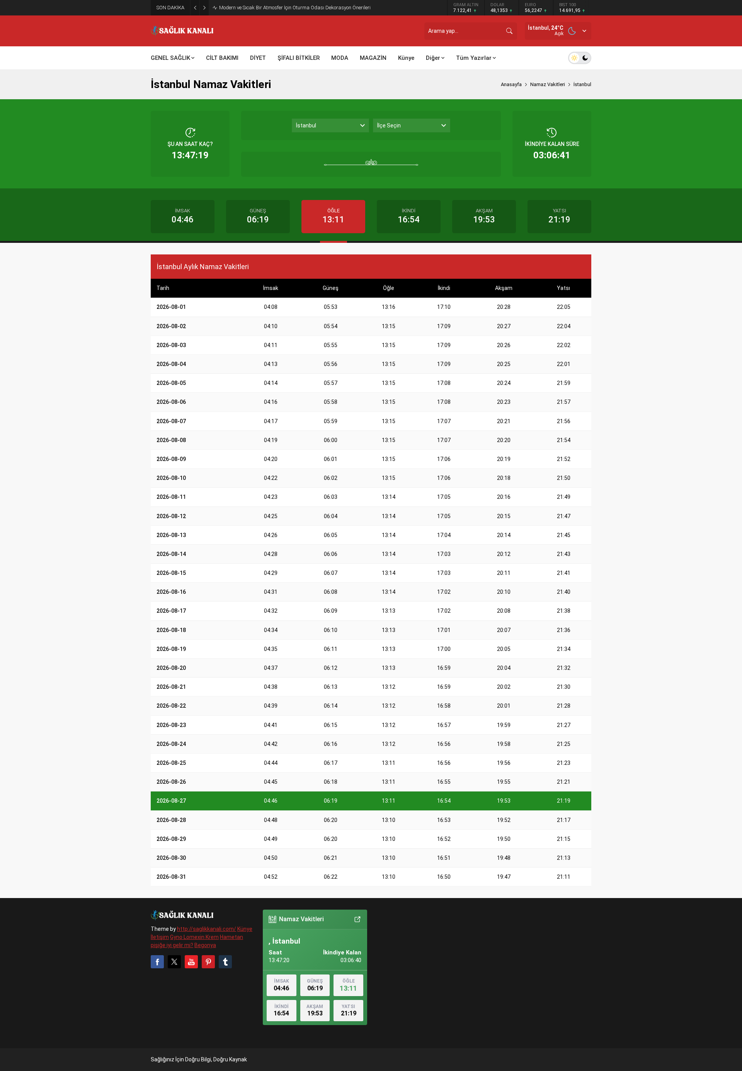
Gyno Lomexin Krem (194, 937)
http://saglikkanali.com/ (206, 929)
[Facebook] (157, 961)
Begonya (205, 945)
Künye (244, 929)
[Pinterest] (208, 961)
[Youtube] (191, 961)
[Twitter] (174, 961)
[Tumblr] (225, 961)
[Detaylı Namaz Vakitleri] (357, 919)
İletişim (160, 937)
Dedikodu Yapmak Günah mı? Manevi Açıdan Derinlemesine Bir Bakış (295, 7)
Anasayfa (511, 84)
